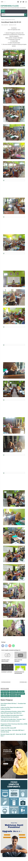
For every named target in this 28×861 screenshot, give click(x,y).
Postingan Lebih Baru (5, 682)
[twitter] (21, 2)
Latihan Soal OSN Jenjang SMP (8, 728)
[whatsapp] (13, 645)
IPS (7, 693)
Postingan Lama (23, 682)
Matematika (12, 693)
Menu (3, 11)
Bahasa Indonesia (4, 691)
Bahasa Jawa (21, 691)
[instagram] (26, 2)
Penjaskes (22, 693)
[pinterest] (9, 645)
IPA (4, 693)
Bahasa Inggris (13, 691)
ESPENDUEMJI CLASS (10, 6)
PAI (17, 693)
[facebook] (18, 2)
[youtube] (23, 2)
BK (1, 693)
